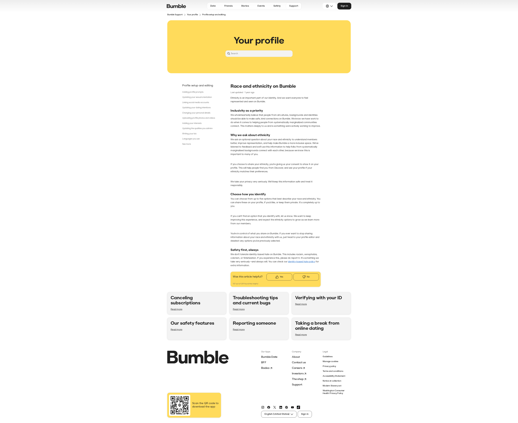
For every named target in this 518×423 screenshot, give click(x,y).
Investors (298, 373)
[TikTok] (298, 407)
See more (186, 144)
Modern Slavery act (332, 386)
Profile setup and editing (214, 15)
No (308, 277)
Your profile (192, 15)
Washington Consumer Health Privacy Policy (334, 392)
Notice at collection (332, 381)
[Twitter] (274, 407)
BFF (263, 362)
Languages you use (191, 139)
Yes (281, 277)
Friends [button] (228, 6)
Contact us (299, 362)
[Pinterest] (286, 407)
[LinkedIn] (280, 407)
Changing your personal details (196, 113)
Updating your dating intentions (196, 108)
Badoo (265, 368)
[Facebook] (268, 407)
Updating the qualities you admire (197, 129)
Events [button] (261, 6)
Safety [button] (277, 6)
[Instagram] (262, 407)
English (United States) (277, 414)
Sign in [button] (344, 6)
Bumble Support (175, 15)
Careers (297, 368)
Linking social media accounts (195, 103)
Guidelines (328, 357)
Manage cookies (330, 362)
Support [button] (293, 6)
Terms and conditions (333, 371)
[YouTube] (292, 407)
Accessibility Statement (334, 376)
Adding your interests (192, 123)
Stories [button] (245, 6)
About (296, 357)
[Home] (176, 6)
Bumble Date (269, 357)
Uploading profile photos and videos (198, 118)
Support (297, 384)
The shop (298, 379)
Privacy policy (329, 366)
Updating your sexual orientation (197, 97)
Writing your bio (189, 134)
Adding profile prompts (192, 92)
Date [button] (213, 6)
